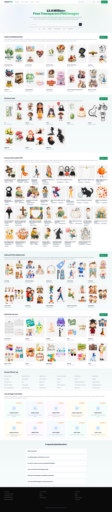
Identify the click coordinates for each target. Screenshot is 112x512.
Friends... (67, 182)
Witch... (6, 182)
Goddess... (89, 244)
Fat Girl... (7, 202)
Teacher (32, 1)
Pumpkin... (99, 182)
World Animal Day (29, 89)
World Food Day (49, 64)
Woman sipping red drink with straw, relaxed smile (44, 201)
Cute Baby (90, 280)
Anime (47, 122)
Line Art (90, 122)
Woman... (7, 204)
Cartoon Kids (7, 305)
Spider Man (61, 202)
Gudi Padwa (20, 182)
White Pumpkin (79, 223)
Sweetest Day (49, 89)
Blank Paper (87, 182)
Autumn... (98, 202)
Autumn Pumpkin (19, 246)
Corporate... (47, 223)
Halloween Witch (8, 376)
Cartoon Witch (25, 379)
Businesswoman (70, 204)
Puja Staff (26, 182)
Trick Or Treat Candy (61, 376)
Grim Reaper (55, 246)
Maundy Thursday (30, 202)
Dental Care (49, 280)
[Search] (94, 2)
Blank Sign (81, 182)
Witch (11, 182)
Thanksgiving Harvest (97, 384)
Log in (98, 1)
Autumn (37, 1)
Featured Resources (8, 497)
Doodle (27, 147)
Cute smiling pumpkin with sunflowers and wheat (9, 243)
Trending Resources (8, 493)
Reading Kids (91, 305)
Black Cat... (79, 202)
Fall (39, 28)
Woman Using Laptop (72, 305)
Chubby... (36, 244)
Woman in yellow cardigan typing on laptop (46, 243)
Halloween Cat (42, 376)
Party (68, 338)
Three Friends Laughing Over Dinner (64, 179)
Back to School (24, 1)
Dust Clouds (103, 223)
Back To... (32, 223)
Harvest (59, 382)
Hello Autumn (70, 28)
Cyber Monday (42, 387)
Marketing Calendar (8, 499)
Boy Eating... (21, 202)
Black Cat (86, 202)
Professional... (35, 182)
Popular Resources (8, 495)
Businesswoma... (70, 202)
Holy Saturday (18, 223)
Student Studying (29, 280)
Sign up (104, 1)
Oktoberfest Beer (8, 384)
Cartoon (27, 122)
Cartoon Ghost (42, 379)
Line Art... (72, 223)
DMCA (76, 495)
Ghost (44, 28)
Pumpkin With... (8, 244)
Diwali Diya (41, 384)
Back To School (33, 225)
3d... (16, 202)
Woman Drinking (44, 204)
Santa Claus (77, 387)
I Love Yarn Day (28, 64)
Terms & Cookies (78, 497)
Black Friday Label (26, 387)
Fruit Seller (6, 280)
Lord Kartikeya (46, 184)
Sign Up (41, 495)
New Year (69, 363)
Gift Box (59, 387)
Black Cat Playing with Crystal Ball (84, 200)
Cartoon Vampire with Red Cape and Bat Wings (9, 222)
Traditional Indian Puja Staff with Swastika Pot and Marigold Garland (23, 180)
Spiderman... (54, 202)
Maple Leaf (41, 382)
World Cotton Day (92, 89)
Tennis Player (70, 280)
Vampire (6, 225)
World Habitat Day (8, 64)
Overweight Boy (62, 223)
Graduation (90, 338)
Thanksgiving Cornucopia (80, 384)
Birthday (27, 338)
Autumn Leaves (57, 28)
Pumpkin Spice (95, 376)
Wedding (48, 338)
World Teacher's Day (71, 64)
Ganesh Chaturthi (96, 382)
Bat (22, 382)
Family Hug (27, 305)
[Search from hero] (80, 24)
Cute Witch (6, 379)
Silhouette (48, 147)
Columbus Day (25, 384)
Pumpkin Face (77, 376)
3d (5, 122)
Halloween (17, 1)
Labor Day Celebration (79, 382)
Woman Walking (49, 305)
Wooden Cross (18, 225)
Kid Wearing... (87, 223)
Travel (89, 363)
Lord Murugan (45, 182)
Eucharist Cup (30, 204)
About (76, 493)
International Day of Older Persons (75, 89)
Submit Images (43, 497)
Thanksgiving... (60, 182)
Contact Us (77, 499)
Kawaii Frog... (68, 244)
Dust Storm (97, 223)
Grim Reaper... (56, 244)
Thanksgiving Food (61, 384)
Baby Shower (49, 363)
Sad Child (86, 225)
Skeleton (59, 379)
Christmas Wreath (96, 387)
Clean (8, 2)
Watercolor (6, 147)
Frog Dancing (68, 246)
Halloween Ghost (25, 376)
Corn (64, 28)
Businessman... (35, 184)
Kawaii (68, 122)
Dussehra (90, 64)
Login (41, 493)
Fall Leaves (104, 202)
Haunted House (7, 382)
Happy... (6, 246)
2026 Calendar (7, 338)
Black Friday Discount (9, 387)
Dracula (49, 28)
